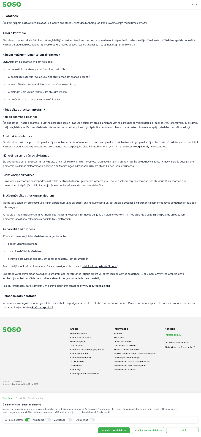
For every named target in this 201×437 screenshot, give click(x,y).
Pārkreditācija (77, 341)
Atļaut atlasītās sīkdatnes (148, 430)
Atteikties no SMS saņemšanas (130, 365)
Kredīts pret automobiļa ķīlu (84, 373)
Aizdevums (76, 365)
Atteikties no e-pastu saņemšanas (132, 361)
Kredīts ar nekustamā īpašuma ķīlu (87, 349)
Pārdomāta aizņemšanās (127, 357)
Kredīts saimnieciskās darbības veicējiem (135, 353)
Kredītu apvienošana (80, 337)
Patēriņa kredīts (78, 333)
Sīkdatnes (119, 337)
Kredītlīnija (75, 369)
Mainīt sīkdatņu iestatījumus (99, 266)
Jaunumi (118, 333)
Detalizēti (21, 398)
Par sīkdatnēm (35, 398)
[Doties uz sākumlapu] (13, 4)
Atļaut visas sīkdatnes (114, 430)
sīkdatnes (25, 409)
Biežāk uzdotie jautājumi (126, 349)
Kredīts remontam (79, 353)
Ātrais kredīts (77, 361)
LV (193, 4)
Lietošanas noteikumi (125, 345)
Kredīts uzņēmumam (81, 357)
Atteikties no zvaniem (125, 369)
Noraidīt (182, 430)
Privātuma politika (123, 341)
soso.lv (19, 381)
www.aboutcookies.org (96, 286)
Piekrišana (8, 398)
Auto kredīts (76, 345)
